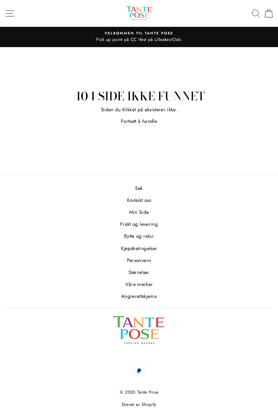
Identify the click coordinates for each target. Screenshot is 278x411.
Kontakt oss (139, 200)
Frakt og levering (139, 224)
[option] (139, 36)
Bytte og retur (139, 236)
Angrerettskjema (139, 296)
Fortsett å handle (139, 121)
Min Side (139, 212)
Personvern (139, 260)
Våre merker (139, 284)
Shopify (149, 404)
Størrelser (139, 272)
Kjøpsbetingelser (139, 248)
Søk (139, 188)
